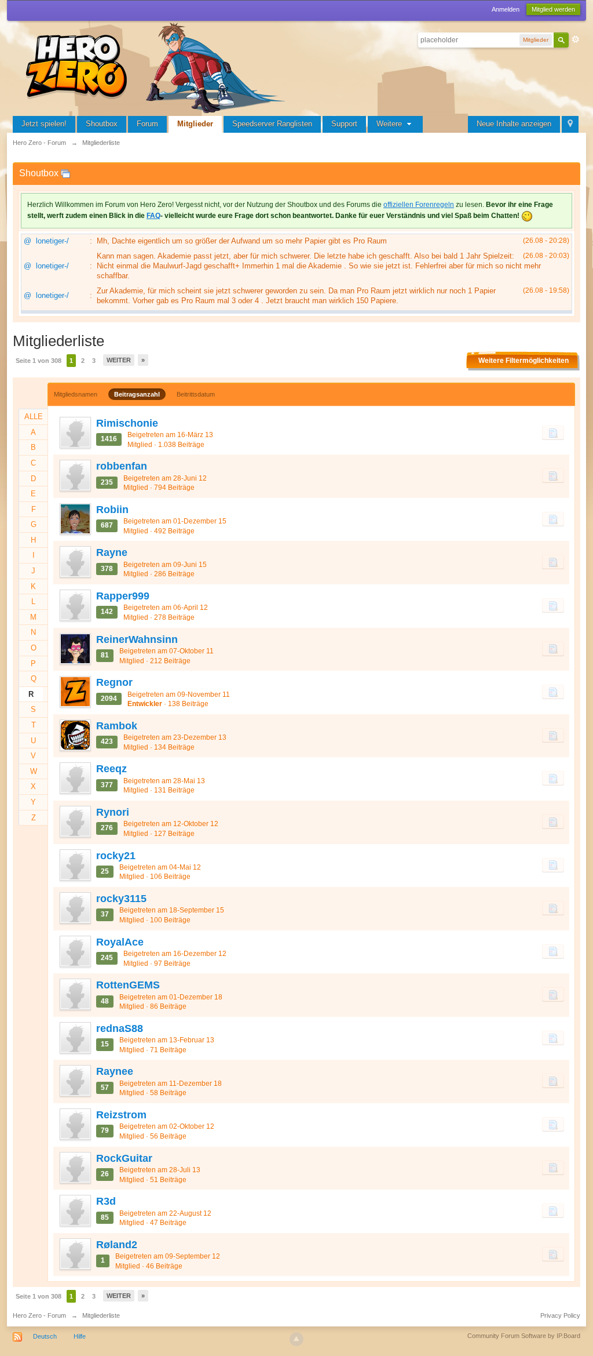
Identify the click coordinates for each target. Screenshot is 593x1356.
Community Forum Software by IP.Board (523, 1335)
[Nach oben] (296, 1339)
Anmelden (505, 9)
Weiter (119, 360)
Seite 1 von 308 (38, 360)
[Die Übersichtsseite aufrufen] (157, 66)
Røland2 (116, 1244)
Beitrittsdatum (196, 394)
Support (344, 123)
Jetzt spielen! (44, 123)
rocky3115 (121, 898)
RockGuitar (124, 1158)
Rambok (116, 726)
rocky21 (116, 855)
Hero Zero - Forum (39, 1315)
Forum (147, 123)
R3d (106, 1201)
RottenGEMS (128, 985)
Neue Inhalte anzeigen (514, 123)
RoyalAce (120, 942)
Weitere (390, 123)
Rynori (112, 812)
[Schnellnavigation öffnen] (570, 124)
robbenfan (121, 466)
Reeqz (111, 769)
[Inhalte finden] (553, 432)
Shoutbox (102, 123)
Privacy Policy (560, 1315)
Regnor (114, 682)
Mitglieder (195, 123)
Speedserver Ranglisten (272, 123)
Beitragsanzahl (137, 394)
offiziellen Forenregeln (418, 205)
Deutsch (45, 1336)
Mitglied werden (553, 9)
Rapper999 (122, 596)
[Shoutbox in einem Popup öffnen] (65, 173)
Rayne (111, 552)
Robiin (112, 509)
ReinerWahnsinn (137, 639)
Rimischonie (127, 423)
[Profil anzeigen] (74, 432)
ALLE (33, 416)
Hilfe (80, 1336)
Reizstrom (121, 1115)
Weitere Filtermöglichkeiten (523, 361)
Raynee (114, 1071)
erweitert (575, 39)
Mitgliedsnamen (75, 394)
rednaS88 (119, 1028)
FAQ (153, 216)
